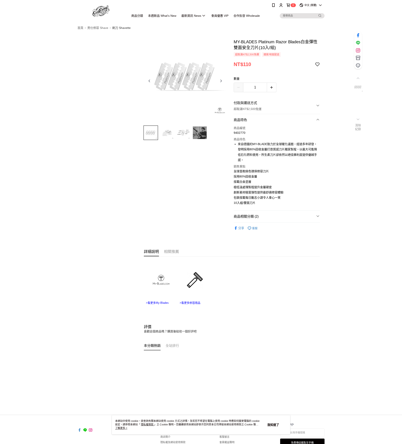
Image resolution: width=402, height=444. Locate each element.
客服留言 (224, 436)
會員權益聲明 (226, 442)
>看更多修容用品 (190, 302)
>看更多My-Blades (157, 302)
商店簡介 (165, 436)
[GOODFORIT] (100, 11)
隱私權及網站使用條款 (173, 442)
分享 (241, 228)
